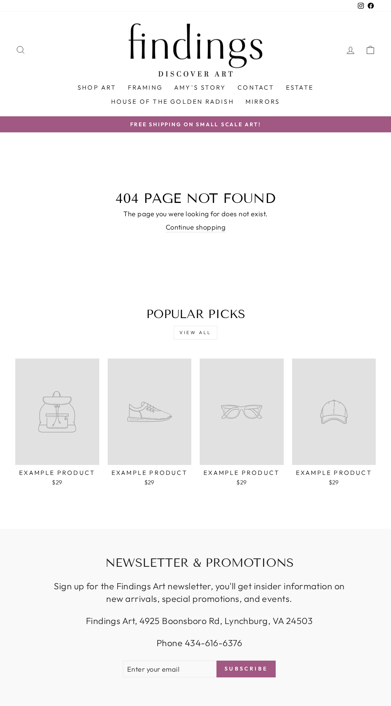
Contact (256, 87)
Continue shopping (196, 227)
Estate (299, 87)
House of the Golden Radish (172, 101)
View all (195, 332)
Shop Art (97, 87)
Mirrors (263, 101)
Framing (145, 87)
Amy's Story (200, 87)
